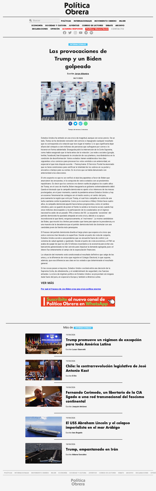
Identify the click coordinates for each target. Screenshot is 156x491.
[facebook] (70, 124)
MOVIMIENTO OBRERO (105, 21)
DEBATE (109, 25)
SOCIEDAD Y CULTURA (55, 25)
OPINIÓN (55, 29)
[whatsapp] (86, 124)
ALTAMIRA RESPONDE (72, 29)
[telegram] (81, 124)
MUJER (122, 21)
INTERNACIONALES (83, 21)
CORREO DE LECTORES (92, 25)
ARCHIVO (119, 25)
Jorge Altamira (82, 74)
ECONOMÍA (37, 25)
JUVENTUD (74, 25)
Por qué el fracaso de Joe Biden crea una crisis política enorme (71, 289)
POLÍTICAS (66, 21)
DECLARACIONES (40, 29)
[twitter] (75, 124)
